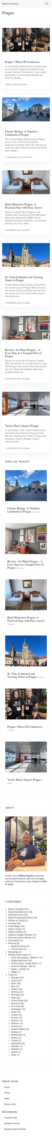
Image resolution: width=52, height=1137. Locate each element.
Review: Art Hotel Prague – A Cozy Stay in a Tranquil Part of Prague (23, 353)
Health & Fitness (18, 946)
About (7, 1087)
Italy (13, 986)
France (14, 1017)
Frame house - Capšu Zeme (24, 963)
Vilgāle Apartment (19, 960)
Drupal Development (17, 911)
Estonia (14, 1020)
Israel (13, 1011)
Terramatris (20, 881)
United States (17, 1000)
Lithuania (15, 1003)
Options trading (15, 931)
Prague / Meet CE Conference (22, 62)
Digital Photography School (20, 917)
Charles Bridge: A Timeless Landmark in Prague (21, 132)
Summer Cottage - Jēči (21, 966)
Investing (12, 923)
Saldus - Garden (18, 969)
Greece (14, 989)
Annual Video (17, 949)
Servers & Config (16, 920)
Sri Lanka (15, 1006)
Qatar (13, 1054)
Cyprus (14, 1051)
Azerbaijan (16, 1009)
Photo (7, 1092)
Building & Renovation (18, 954)
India (13, 997)
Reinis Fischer (10, 3)
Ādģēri (14, 971)
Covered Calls (10, 1117)
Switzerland (16, 1043)
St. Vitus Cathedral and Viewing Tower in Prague (24, 278)
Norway (14, 1031)
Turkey (14, 1014)
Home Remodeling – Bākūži (24, 957)
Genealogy (13, 951)
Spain (13, 983)
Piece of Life (10, 1104)
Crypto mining (14, 928)
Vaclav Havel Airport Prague (22, 426)
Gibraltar (15, 1046)
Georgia (15, 977)
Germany (15, 994)
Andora (14, 1037)
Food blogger (14, 926)
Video (7, 1098)
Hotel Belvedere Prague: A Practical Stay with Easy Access (23, 205)
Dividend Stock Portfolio (15, 1129)
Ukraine (14, 1023)
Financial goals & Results (19, 937)
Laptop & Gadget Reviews (20, 934)
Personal (12, 943)
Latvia (14, 980)
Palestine (15, 1049)
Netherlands (16, 1034)
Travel (11, 974)
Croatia (14, 1040)
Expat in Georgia (16, 908)
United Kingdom (18, 1029)
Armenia (15, 991)
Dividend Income (16, 914)
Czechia (15, 1026)
